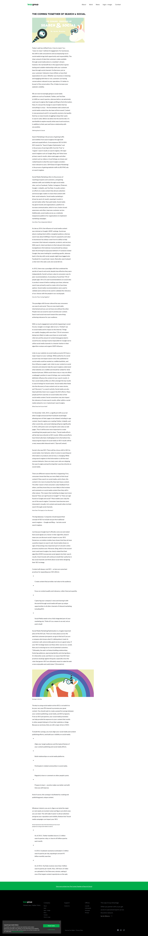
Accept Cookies (51, 925)
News (98, 4)
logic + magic (107, 4)
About (84, 4)
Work (91, 4)
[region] (31, 927)
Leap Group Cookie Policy (17, 931)
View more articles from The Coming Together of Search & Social (74, 886)
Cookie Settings (51, 929)
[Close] (59, 922)
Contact (118, 4)
